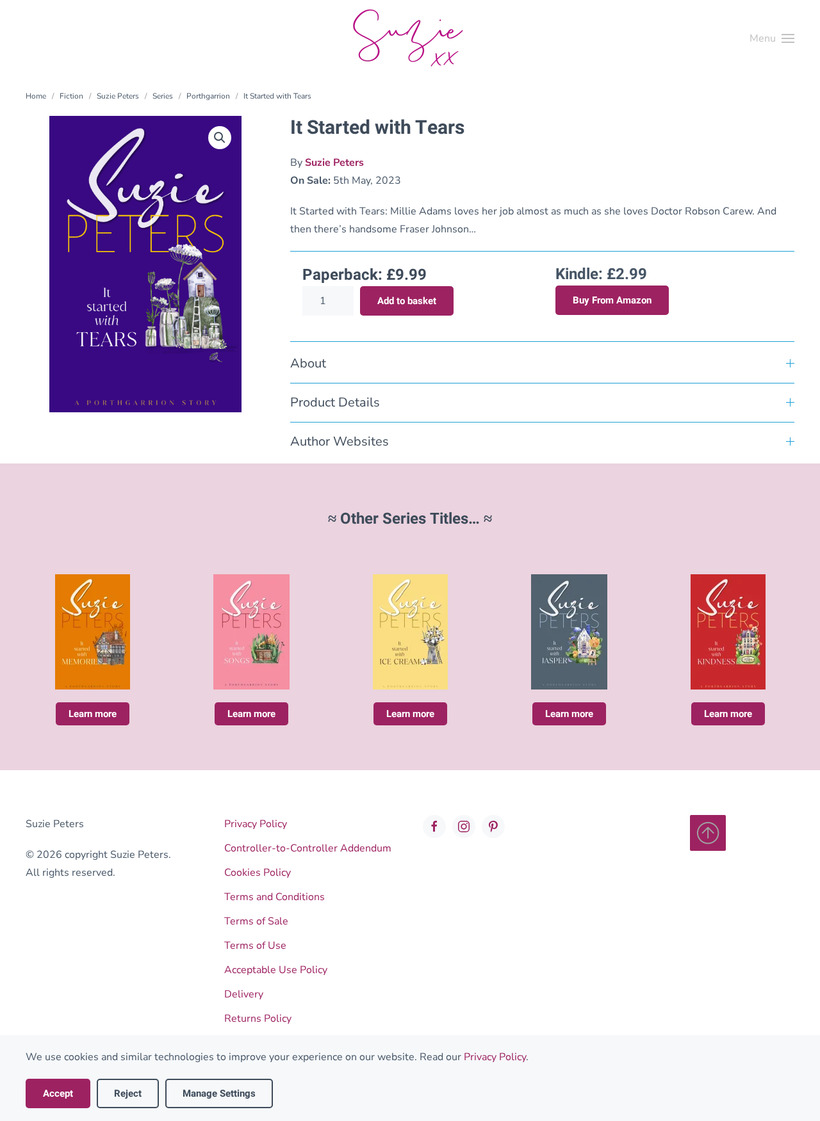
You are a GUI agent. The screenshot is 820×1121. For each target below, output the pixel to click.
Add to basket (406, 301)
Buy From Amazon (612, 300)
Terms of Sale (256, 921)
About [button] (308, 363)
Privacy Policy (255, 824)
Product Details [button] (335, 402)
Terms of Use (255, 946)
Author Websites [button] (339, 441)
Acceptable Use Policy (275, 970)
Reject (128, 1093)
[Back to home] (410, 38)
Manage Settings (219, 1093)
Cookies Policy (257, 873)
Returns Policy (257, 1019)
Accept (58, 1093)
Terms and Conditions (274, 897)
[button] (772, 38)
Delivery (243, 994)
